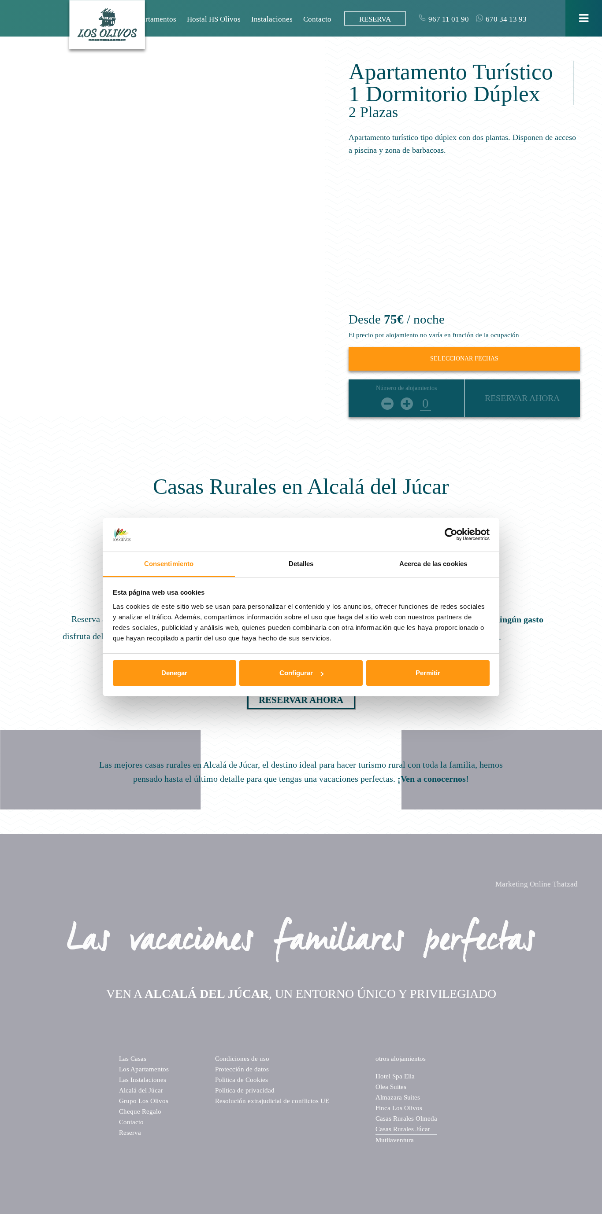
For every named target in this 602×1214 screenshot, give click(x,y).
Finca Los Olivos (398, 1107)
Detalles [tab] (301, 563)
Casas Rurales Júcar (402, 1129)
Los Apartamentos (148, 19)
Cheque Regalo (140, 1111)
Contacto (317, 19)
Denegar (174, 673)
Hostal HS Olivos (214, 19)
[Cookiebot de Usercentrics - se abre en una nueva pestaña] (451, 534)
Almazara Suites (397, 1097)
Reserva (130, 1132)
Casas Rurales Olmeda (406, 1118)
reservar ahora (301, 700)
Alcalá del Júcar (141, 1090)
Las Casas (132, 1058)
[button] (24, 208)
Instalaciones (272, 19)
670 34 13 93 (506, 19)
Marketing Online (536, 884)
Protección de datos (242, 1069)
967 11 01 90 (448, 19)
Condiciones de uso (242, 1058)
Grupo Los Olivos (143, 1100)
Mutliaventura (394, 1140)
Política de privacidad (245, 1090)
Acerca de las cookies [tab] (433, 563)
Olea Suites (390, 1086)
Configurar (296, 673)
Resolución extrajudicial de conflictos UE (272, 1100)
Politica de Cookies (241, 1079)
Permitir (428, 673)
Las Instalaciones (142, 1079)
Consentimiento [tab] (168, 563)
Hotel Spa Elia (395, 1076)
